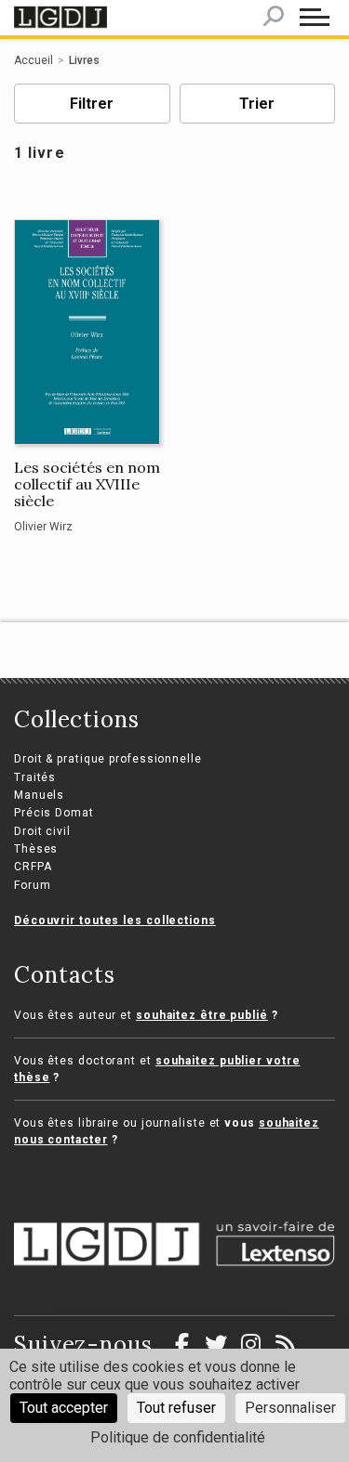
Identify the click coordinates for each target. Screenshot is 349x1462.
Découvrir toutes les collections (115, 920)
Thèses (36, 848)
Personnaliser (290, 1407)
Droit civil (42, 831)
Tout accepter (64, 1407)
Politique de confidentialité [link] (177, 1437)
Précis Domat (54, 812)
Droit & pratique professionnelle (108, 758)
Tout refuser (176, 1407)
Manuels (39, 795)
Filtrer (92, 103)
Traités (35, 777)
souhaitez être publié (202, 1015)
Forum (32, 885)
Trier (257, 103)
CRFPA (33, 866)
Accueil (33, 60)
